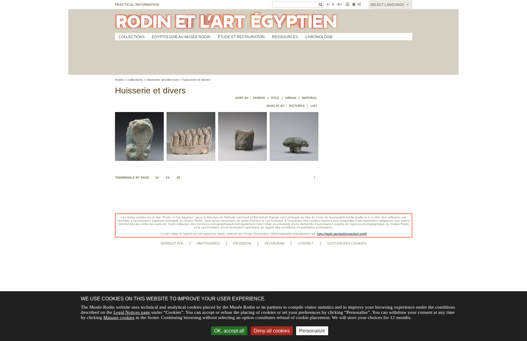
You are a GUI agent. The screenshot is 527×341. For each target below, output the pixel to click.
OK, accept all (229, 330)
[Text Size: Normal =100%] (333, 4)
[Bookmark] (353, 4)
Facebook (242, 243)
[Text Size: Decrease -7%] (327, 4)
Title (275, 98)
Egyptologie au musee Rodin (181, 37)
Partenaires (208, 243)
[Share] (360, 4)
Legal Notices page (131, 312)
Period (259, 98)
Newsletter (172, 243)
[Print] (347, 4)
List (313, 105)
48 (178, 177)
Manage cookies (118, 317)
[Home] (263, 21)
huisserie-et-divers (196, 80)
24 (168, 177)
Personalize (312, 330)
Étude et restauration (241, 37)
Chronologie (319, 37)
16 (157, 177)
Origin (290, 98)
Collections (132, 37)
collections (135, 80)
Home (119, 80)
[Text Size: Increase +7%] (339, 4)
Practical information (137, 4)
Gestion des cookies (346, 243)
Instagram (274, 243)
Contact (306, 243)
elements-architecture (163, 80)
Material (309, 98)
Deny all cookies (272, 330)
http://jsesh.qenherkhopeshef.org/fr (342, 233)
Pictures (297, 105)
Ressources (285, 37)
